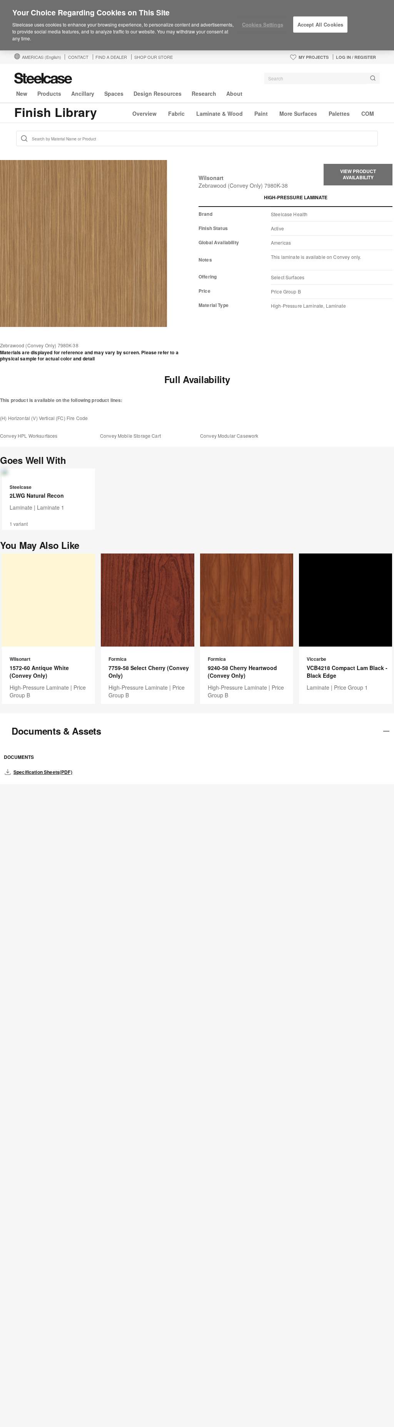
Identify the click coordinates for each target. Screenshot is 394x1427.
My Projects (314, 57)
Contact (78, 57)
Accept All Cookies (320, 24)
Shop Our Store (153, 57)
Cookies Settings (262, 24)
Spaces (114, 93)
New (21, 93)
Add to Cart (49, 467)
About (234, 93)
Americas (41, 57)
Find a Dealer (111, 57)
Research (204, 93)
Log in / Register (356, 57)
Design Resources (158, 93)
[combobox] (322, 78)
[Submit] (373, 78)
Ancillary (82, 93)
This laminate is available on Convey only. (316, 256)
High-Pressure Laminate (295, 197)
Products (49, 93)
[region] (197, 25)
